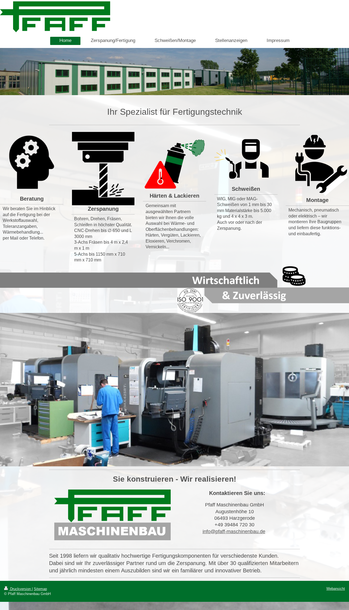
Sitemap (40, 589)
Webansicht (335, 589)
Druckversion (20, 589)
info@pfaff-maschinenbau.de (234, 531)
